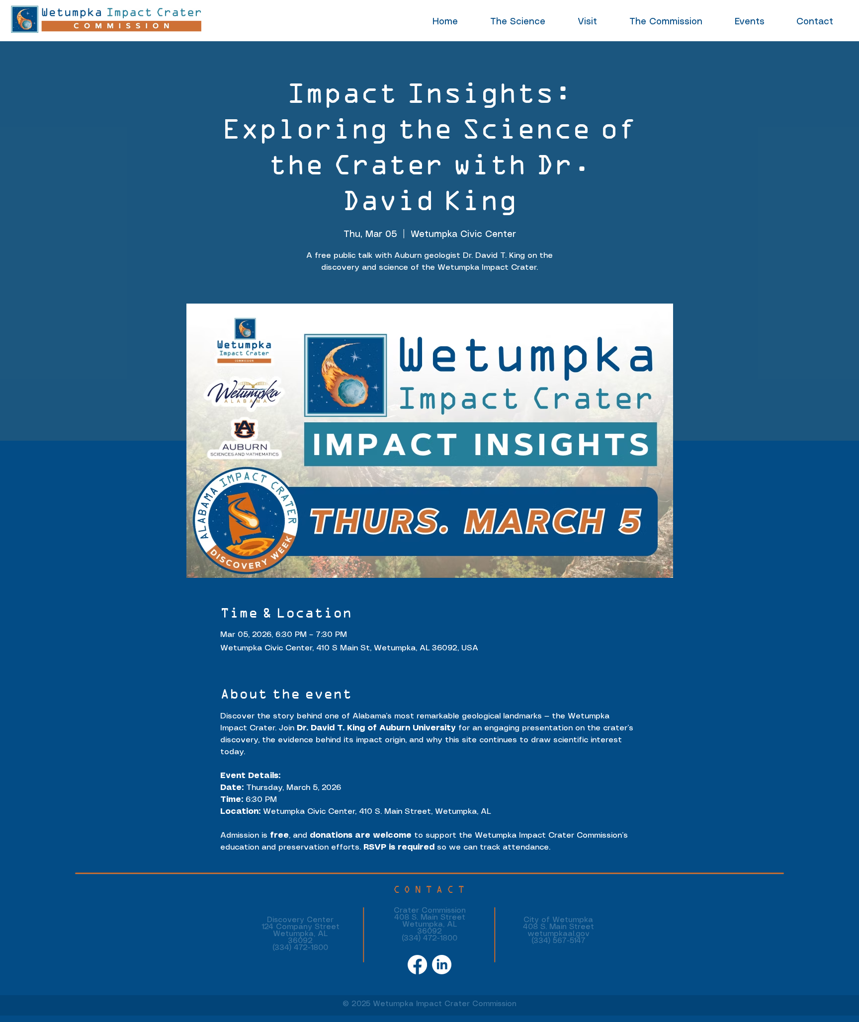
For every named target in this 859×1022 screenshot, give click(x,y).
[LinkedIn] (441, 964)
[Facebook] (417, 964)
